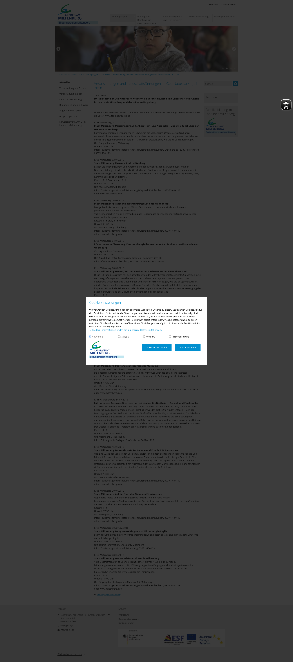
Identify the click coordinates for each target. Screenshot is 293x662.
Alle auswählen (188, 347)
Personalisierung (180, 336)
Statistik (124, 336)
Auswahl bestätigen (156, 347)
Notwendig (97, 336)
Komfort (150, 336)
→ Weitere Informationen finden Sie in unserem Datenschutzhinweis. (125, 329)
